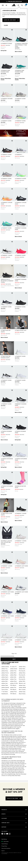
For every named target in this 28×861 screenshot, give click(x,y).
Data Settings (4, 839)
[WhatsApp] (10, 833)
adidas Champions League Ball (14, 687)
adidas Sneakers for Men (22, 685)
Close (6, 25)
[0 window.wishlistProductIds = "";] (6, 5)
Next (14, 659)
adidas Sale (13, 677)
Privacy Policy (4, 846)
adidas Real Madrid (14, 675)
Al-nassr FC (13, 666)
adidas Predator (14, 691)
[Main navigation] (2, 5)
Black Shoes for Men (22, 693)
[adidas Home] (14, 5)
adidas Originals (5, 670)
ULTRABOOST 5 (18, 154)
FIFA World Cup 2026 (14, 685)
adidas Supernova (22, 691)
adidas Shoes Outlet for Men (14, 681)
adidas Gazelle (5, 679)
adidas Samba (5, 666)
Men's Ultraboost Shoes (20, 746)
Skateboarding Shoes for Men (5, 693)
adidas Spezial (5, 687)
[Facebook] (2, 833)
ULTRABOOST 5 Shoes (20, 98)
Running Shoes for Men (22, 670)
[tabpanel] (14, 344)
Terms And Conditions (5, 848)
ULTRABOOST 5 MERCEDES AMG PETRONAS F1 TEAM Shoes (21, 45)
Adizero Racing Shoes (17, 772)
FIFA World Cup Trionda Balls (14, 689)
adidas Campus (5, 683)
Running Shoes (22, 675)
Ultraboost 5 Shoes (6, 120)
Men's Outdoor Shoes (22, 689)
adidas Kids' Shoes (22, 668)
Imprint (2, 850)
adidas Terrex (5, 673)
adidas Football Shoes (14, 679)
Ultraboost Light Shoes (21, 566)
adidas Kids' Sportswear (5, 681)
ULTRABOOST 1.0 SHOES (20, 513)
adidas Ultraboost (22, 666)
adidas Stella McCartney (22, 681)
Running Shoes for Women (22, 679)
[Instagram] (4, 833)
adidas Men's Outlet (14, 673)
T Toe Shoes (4, 691)
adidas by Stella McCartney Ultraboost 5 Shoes (7, 281)
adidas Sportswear (5, 677)
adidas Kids (22, 677)
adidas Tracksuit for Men (5, 668)
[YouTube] (7, 833)
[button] (12, 30)
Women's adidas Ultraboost (22, 683)
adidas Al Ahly (14, 683)
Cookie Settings (4, 843)
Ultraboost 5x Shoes (6, 43)
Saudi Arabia (6, 841)
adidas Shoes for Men (22, 673)
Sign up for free (12, 798)
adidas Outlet (13, 668)
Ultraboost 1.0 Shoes (6, 255)
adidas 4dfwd (22, 687)
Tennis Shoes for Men (5, 689)
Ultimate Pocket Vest (20, 330)
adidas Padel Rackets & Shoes (5, 685)
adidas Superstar (5, 675)
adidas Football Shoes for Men (14, 670)
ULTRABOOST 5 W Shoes (6, 98)
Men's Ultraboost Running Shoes (14, 715)
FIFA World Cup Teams (14, 693)
